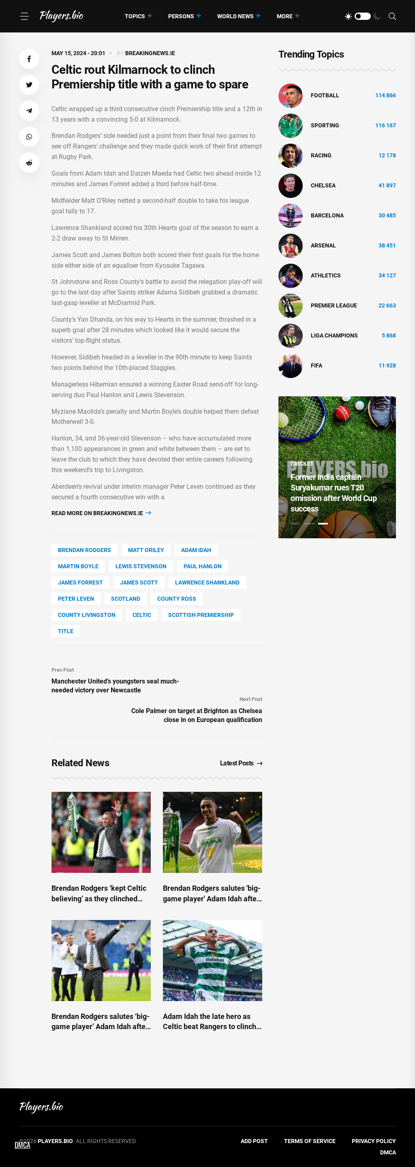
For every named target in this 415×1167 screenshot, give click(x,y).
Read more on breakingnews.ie (97, 513)
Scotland (125, 598)
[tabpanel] (337, 467)
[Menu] (24, 16)
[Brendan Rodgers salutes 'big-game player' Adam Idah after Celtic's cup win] (212, 832)
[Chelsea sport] (290, 185)
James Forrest (80, 582)
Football (325, 95)
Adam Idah (196, 550)
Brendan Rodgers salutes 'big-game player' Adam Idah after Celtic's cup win (212, 898)
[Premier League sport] (290, 305)
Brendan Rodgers (84, 550)
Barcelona (327, 215)
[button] (29, 59)
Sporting (325, 125)
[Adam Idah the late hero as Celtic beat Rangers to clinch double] (212, 960)
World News (235, 16)
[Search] (392, 16)
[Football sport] (290, 95)
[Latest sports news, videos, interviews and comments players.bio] (61, 16)
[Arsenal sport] (290, 245)
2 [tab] (309, 523)
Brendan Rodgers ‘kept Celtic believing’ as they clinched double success (98, 898)
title (65, 631)
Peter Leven (76, 598)
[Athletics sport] (290, 275)
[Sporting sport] (290, 125)
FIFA (316, 365)
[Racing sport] (290, 155)
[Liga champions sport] (290, 335)
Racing (321, 155)
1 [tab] (295, 523)
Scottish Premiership (201, 615)
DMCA (388, 1152)
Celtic (142, 615)
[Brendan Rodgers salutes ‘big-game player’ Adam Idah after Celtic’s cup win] (101, 960)
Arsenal (323, 245)
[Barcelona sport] (290, 215)
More (285, 16)
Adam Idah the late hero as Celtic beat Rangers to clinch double (209, 1026)
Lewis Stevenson (141, 566)
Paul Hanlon (203, 566)
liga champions (334, 335)
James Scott (139, 582)
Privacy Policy (374, 1141)
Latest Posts (237, 763)
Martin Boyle (78, 566)
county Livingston (87, 615)
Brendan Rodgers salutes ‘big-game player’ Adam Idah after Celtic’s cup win (100, 1026)
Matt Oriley (146, 550)
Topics (135, 16)
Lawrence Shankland (207, 582)
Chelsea (323, 185)
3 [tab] (323, 523)
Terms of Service (310, 1141)
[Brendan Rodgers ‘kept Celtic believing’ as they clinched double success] (101, 832)
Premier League (334, 305)
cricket (302, 463)
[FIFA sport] (290, 365)
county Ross (176, 598)
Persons (181, 16)
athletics (326, 275)
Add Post (254, 1141)
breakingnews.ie (150, 53)
